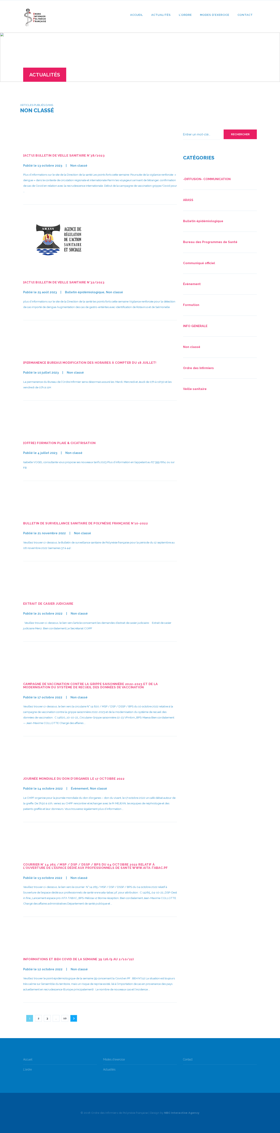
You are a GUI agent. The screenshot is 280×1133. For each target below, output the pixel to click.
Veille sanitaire (195, 389)
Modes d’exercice (214, 14)
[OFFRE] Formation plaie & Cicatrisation (59, 443)
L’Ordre (185, 14)
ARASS (188, 200)
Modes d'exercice (114, 1059)
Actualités (161, 14)
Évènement (79, 788)
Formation (191, 305)
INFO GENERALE (195, 326)
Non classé (78, 165)
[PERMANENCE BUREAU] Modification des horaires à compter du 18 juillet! (89, 363)
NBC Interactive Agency (181, 1112)
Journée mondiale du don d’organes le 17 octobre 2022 (73, 779)
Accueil (136, 14)
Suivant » (73, 1018)
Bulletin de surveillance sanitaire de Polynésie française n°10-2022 (85, 523)
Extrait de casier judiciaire (48, 604)
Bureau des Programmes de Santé (210, 242)
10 (65, 1018)
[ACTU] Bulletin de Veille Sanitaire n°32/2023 (63, 282)
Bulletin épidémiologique (84, 292)
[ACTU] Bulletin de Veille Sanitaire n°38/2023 (64, 155)
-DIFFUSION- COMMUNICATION (207, 179)
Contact (245, 14)
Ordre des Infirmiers (198, 368)
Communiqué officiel (199, 263)
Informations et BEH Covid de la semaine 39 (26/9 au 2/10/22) (78, 959)
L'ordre (27, 1069)
